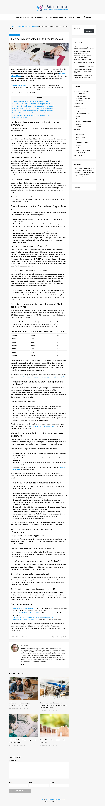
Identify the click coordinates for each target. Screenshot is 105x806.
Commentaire (12, 760)
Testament (79, 126)
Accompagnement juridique (56, 17)
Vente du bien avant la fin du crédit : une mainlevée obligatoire (32, 111)
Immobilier (39, 17)
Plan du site (48, 799)
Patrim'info (12, 26)
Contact (42, 799)
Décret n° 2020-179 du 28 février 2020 (26, 613)
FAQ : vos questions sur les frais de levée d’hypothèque (30, 115)
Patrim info (57, 801)
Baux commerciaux (81, 134)
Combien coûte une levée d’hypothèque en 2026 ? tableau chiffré (33, 106)
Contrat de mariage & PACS (83, 113)
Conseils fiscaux (75, 17)
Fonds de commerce (81, 96)
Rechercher (77, 28)
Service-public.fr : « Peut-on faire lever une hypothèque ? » (33, 617)
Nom (10, 782)
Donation (78, 119)
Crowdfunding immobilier (82, 140)
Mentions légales (55, 799)
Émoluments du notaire (19, 85)
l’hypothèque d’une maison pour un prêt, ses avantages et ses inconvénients (39, 377)
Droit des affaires (80, 93)
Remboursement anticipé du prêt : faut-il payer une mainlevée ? (33, 108)
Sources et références (20, 117)
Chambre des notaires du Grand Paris (25, 620)
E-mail (31, 782)
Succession (79, 124)
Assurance (79, 132)
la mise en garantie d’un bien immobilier (43, 426)
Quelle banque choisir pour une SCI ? (84, 66)
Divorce (78, 116)
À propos (87, 17)
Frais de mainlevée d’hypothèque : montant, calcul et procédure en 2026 (83, 71)
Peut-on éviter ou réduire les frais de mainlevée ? (28, 113)
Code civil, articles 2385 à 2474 (23, 608)
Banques (78, 111)
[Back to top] (103, 804)
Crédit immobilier (32, 26)
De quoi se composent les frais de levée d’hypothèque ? (31, 104)
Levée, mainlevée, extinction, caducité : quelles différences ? (32, 101)
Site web (52, 782)
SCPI (77, 147)
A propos (63, 799)
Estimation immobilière (82, 142)
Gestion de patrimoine (24, 17)
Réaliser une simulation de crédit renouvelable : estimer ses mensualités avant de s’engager (53, 705)
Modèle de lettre (78, 155)
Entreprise (77, 106)
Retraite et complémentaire (83, 121)
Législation (79, 145)
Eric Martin (24, 636)
